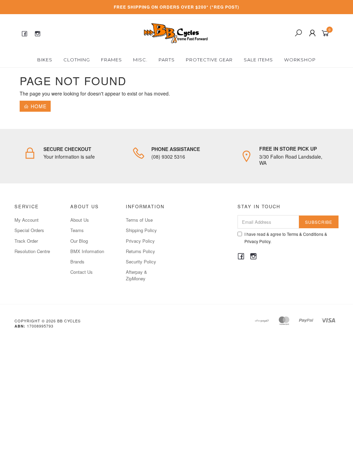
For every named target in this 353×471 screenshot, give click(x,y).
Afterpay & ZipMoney (136, 275)
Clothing (76, 59)
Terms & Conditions (305, 234)
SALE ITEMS (258, 59)
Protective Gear (209, 59)
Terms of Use (139, 220)
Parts (167, 59)
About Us (79, 220)
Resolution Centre (32, 251)
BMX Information (87, 251)
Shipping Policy (141, 230)
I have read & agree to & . (285, 237)
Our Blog (79, 241)
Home (38, 106)
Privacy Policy (140, 241)
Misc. (140, 59)
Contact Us (81, 272)
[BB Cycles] (175, 32)
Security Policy (141, 261)
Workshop (300, 59)
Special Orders (29, 230)
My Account (26, 220)
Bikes (44, 59)
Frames (111, 59)
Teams (77, 230)
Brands (77, 261)
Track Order (26, 241)
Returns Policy (140, 251)
